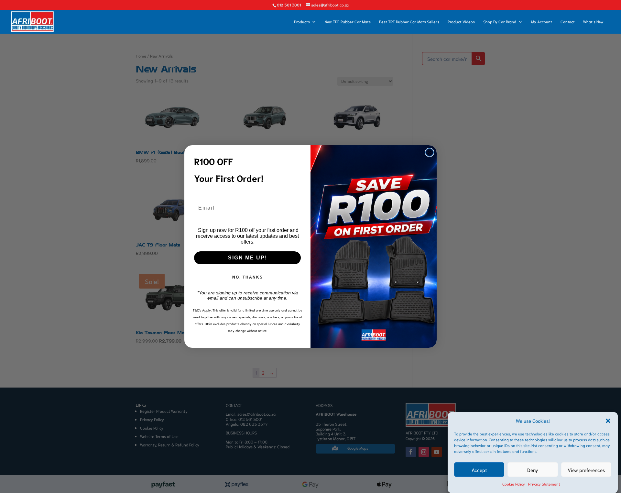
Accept (479, 470)
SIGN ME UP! (247, 257)
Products (302, 21)
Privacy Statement (544, 484)
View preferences (586, 470)
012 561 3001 (289, 4)
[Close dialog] (429, 152)
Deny (532, 470)
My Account (541, 21)
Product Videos (461, 21)
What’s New (593, 21)
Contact (568, 21)
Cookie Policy (513, 484)
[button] (608, 421)
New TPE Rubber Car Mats (348, 21)
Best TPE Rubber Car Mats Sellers (409, 21)
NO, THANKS (247, 277)
